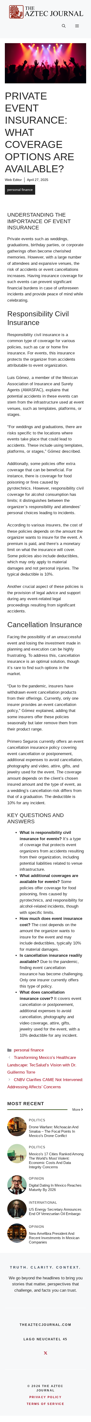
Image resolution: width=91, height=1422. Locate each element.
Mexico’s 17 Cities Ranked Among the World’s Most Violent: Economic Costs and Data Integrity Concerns (56, 1160)
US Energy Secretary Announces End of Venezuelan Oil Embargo (55, 1211)
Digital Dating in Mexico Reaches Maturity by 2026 (55, 1187)
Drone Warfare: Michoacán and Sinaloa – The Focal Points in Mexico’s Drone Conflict (53, 1131)
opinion (36, 1178)
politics (37, 1120)
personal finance (20, 190)
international (43, 1202)
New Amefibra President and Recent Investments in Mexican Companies (54, 1237)
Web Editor (13, 180)
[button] (63, 26)
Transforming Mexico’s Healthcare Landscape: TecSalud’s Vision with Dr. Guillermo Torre (41, 1065)
